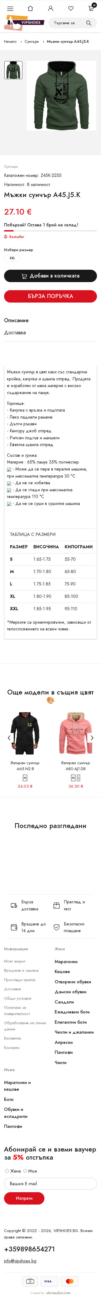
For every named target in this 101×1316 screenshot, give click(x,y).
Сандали (64, 1002)
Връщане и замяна (21, 970)
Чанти (61, 1062)
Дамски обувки (70, 991)
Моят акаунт (15, 961)
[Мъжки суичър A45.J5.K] (61, 96)
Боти (8, 1099)
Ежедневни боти (72, 1012)
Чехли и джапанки (74, 1032)
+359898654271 (29, 1249)
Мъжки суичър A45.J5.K (68, 41)
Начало (10, 41)
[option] (13, 71)
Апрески (64, 1042)
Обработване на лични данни (25, 1026)
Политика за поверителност (17, 1011)
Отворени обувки (73, 981)
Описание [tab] (16, 320)
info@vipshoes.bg (20, 1261)
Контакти (11, 1048)
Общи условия (17, 998)
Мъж (32, 1171)
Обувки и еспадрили (15, 1113)
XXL (12, 258)
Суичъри (32, 41)
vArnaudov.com (58, 1293)
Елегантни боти (71, 1022)
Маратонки (66, 961)
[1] (89, 22)
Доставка (12, 989)
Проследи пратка (19, 980)
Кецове (62, 971)
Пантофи (64, 1052)
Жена (15, 1171)
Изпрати (24, 1198)
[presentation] (9, 738)
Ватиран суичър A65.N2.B (25, 766)
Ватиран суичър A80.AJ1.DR (75, 766)
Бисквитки (12, 1038)
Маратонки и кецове (17, 1086)
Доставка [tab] (15, 332)
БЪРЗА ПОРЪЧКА (50, 296)
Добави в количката (54, 276)
